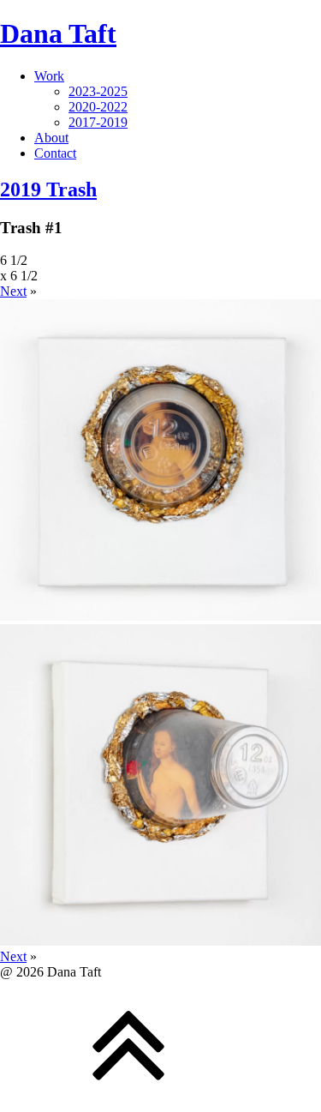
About (51, 137)
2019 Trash (48, 189)
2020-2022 (98, 106)
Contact (55, 153)
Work (49, 76)
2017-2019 (98, 122)
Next (13, 291)
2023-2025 (98, 91)
